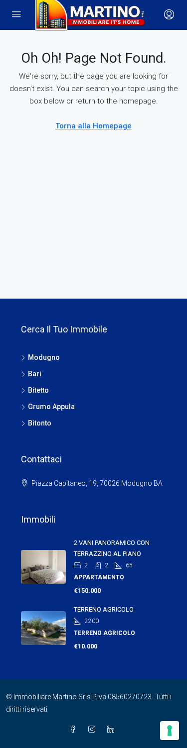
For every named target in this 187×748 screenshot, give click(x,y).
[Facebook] (74, 730)
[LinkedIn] (112, 730)
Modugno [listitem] (44, 357)
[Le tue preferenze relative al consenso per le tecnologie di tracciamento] (169, 730)
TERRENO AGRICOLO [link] (104, 609)
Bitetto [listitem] (38, 390)
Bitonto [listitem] (39, 423)
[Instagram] (93, 730)
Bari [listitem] (34, 374)
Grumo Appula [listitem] (51, 407)
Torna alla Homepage (93, 125)
